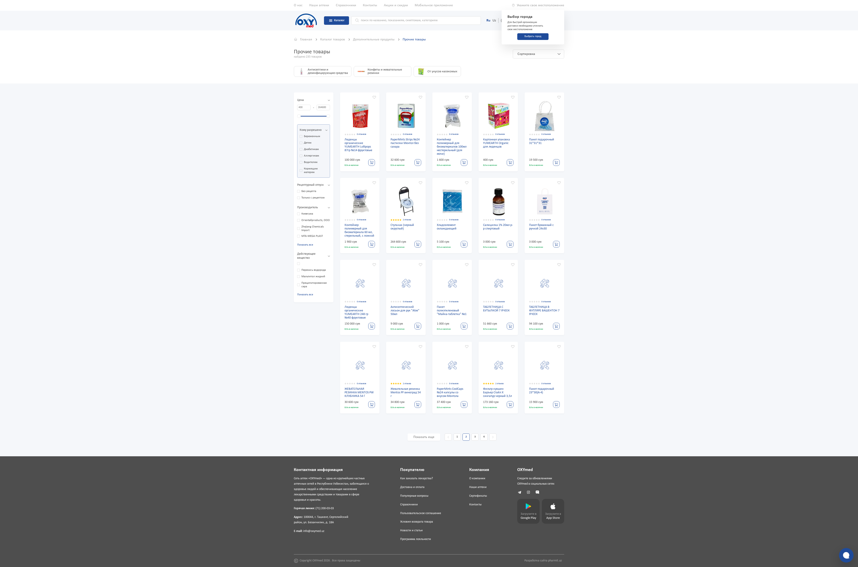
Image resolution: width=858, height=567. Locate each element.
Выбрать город (532, 36)
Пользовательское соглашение (420, 513)
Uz (494, 20)
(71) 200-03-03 (324, 508)
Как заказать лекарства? (416, 478)
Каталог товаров (333, 39)
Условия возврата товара (416, 521)
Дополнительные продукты (374, 39)
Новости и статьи (411, 530)
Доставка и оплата (412, 487)
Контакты (370, 5)
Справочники (346, 5)
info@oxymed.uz (313, 531)
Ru (488, 20)
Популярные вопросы (414, 496)
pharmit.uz (555, 560)
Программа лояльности (415, 539)
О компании (477, 478)
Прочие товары (414, 39)
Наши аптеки (319, 5)
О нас (298, 5)
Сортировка (526, 54)
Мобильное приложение (434, 5)
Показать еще (423, 437)
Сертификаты (478, 496)
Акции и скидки (396, 5)
